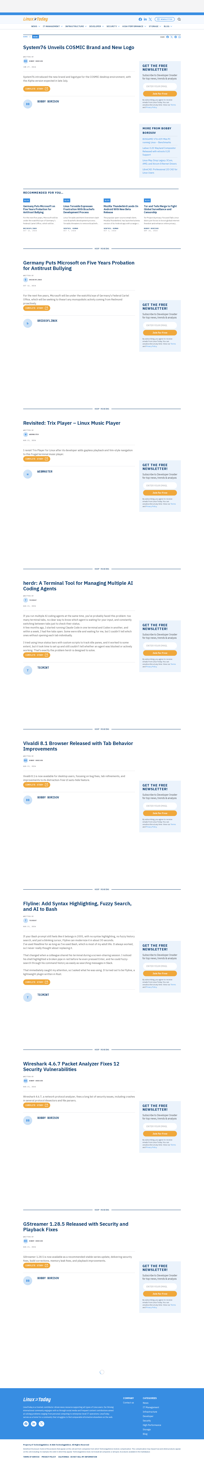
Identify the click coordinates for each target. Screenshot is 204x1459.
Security (112, 26)
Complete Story (34, 89)
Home (25, 37)
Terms (173, 105)
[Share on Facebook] (167, 37)
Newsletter (166, 19)
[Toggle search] (179, 19)
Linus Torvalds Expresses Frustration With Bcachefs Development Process (78, 209)
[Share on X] (171, 37)
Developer (95, 26)
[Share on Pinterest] (175, 37)
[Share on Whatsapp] (179, 37)
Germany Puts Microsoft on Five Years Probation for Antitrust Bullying (39, 209)
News (34, 26)
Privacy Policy (151, 107)
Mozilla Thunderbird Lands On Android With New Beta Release (121, 209)
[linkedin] (145, 19)
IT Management (51, 26)
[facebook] (140, 19)
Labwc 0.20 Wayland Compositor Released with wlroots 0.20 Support (159, 151)
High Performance (132, 26)
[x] (150, 19)
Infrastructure (74, 26)
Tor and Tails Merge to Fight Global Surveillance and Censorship (160, 209)
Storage (153, 26)
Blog (166, 26)
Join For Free (160, 93)
